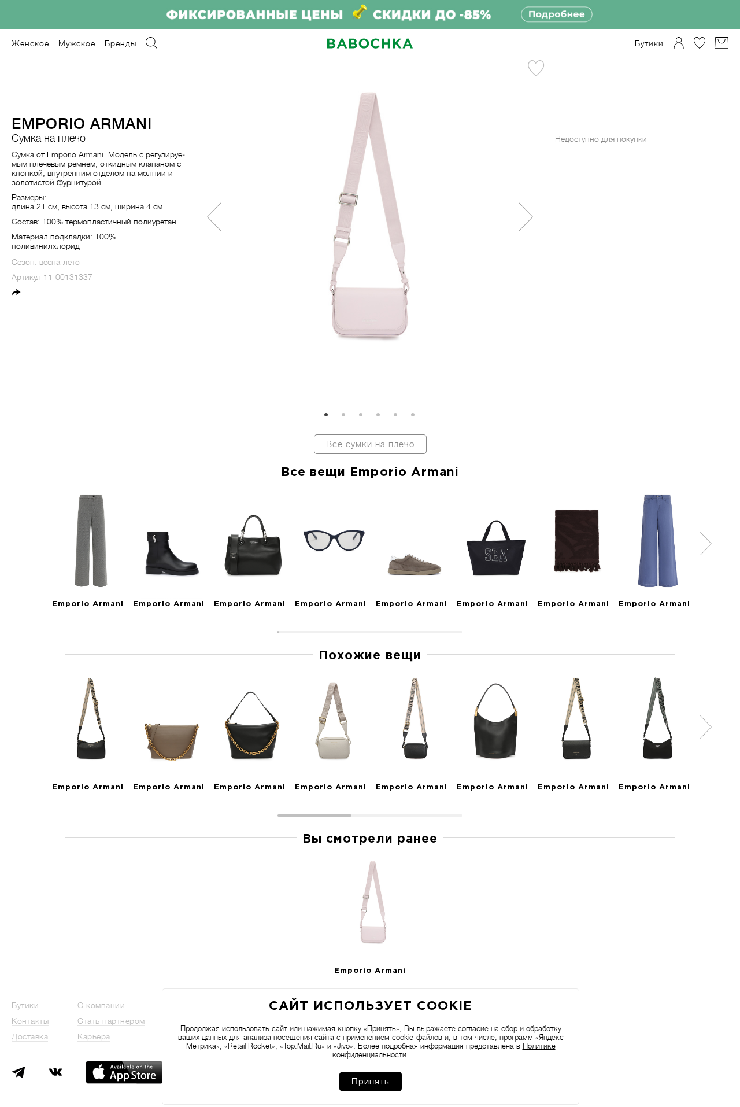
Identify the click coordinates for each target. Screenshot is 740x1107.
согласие (473, 1028)
